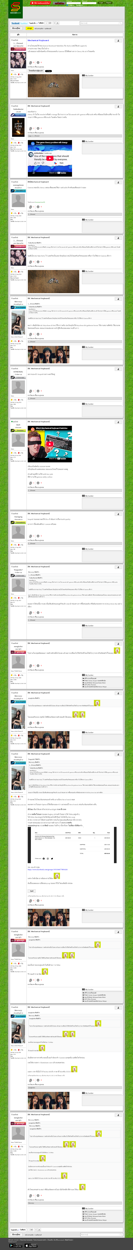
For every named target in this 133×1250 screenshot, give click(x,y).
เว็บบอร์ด (50, 1240)
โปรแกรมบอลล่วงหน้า (39, 1240)
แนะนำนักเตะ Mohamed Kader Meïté (95, 683)
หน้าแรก (10, 1240)
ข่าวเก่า (16, 1240)
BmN (18, 425)
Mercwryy (18, 302)
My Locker (89, 76)
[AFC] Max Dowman (90, 685)
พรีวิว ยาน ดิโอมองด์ (90, 678)
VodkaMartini (18, 109)
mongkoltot (18, 646)
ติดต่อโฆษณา (69, 1240)
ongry (30, 136)
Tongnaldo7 (18, 570)
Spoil (31, 891)
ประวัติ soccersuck (59, 1240)
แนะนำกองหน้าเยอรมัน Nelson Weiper (95, 686)
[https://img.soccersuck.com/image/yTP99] (72, 863)
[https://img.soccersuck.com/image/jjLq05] (53, 97)
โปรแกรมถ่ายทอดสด (26, 1240)
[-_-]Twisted (18, 43)
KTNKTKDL (18, 372)
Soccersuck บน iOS (40, 202)
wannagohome (18, 185)
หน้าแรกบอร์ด (39, 28)
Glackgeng (18, 517)
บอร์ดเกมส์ (48, 28)
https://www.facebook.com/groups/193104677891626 (48, 870)
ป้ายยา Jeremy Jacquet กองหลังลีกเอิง (95, 680)
